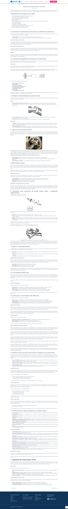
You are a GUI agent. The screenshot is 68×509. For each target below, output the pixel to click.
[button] (53, 2)
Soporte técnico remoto (14, 501)
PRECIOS (31, 1)
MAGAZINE (47, 1)
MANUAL (26, 1)
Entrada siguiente (55, 488)
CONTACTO (35, 1)
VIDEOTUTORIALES (41, 1)
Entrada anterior (13, 488)
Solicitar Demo (12, 500)
